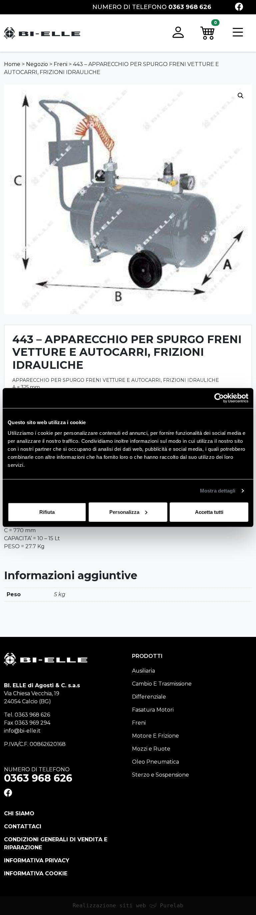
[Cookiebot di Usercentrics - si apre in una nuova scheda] (219, 398)
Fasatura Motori (153, 710)
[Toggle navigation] (238, 33)
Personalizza (124, 512)
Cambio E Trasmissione (162, 684)
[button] (178, 33)
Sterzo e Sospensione (160, 775)
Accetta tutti (209, 512)
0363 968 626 (32, 715)
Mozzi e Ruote (151, 749)
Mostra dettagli (218, 491)
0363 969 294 (32, 723)
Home (12, 64)
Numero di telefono (151, 7)
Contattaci (22, 826)
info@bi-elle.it (22, 731)
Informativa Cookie (35, 873)
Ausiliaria (143, 671)
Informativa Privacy (36, 860)
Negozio (37, 64)
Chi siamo (19, 813)
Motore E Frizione (155, 736)
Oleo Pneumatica (155, 762)
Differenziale (149, 697)
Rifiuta (47, 512)
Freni (60, 64)
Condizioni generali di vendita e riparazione (55, 843)
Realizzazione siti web (109, 905)
